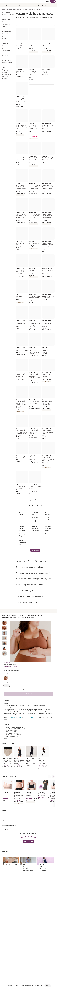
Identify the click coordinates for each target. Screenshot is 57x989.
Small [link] (6, 685)
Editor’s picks (6, 29)
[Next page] (54, 25)
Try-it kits (4, 26)
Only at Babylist (6, 31)
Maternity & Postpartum (22, 9)
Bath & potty (5, 55)
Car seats (4, 53)
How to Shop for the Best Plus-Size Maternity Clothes (48, 530)
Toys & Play (25, 5)
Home (3, 9)
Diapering (43, 5)
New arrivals (5, 17)
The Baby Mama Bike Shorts (30, 717)
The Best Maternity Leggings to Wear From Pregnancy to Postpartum (22, 531)
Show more (5, 719)
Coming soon (5, 21)
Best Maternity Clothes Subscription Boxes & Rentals (48, 516)
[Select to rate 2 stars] (25, 837)
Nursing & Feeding (34, 5)
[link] (6, 678)
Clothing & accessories (8, 33)
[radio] (4, 623)
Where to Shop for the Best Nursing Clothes (35, 529)
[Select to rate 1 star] (22, 837)
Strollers (49, 5)
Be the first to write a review (10, 666)
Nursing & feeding (7, 41)
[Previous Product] (49, 776)
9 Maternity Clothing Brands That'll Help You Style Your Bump (35, 516)
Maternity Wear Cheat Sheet (22, 542)
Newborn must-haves (8, 14)
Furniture (4, 38)
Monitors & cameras (7, 65)
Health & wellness (7, 62)
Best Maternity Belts (22, 514)
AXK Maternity (7, 662)
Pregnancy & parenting (8, 70)
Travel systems (6, 50)
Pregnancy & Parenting (36, 615)
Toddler (4, 67)
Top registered (6, 24)
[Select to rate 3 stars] (28, 837)
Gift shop (4, 72)
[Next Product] (53, 776)
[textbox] (28, 818)
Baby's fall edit (6, 19)
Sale (3, 81)
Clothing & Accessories (8, 5)
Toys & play (5, 43)
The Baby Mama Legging (15, 717)
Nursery (18, 5)
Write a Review (28, 841)
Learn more (22, 820)
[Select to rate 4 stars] (31, 837)
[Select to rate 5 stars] (34, 837)
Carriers (4, 58)
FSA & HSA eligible (7, 60)
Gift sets (4, 78)
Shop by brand (6, 12)
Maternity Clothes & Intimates (36, 9)
